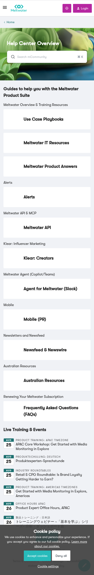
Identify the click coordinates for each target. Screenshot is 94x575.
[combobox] (47, 57)
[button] (47, 566)
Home (10, 22)
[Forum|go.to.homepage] (19, 8)
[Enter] (11, 57)
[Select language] (67, 8)
